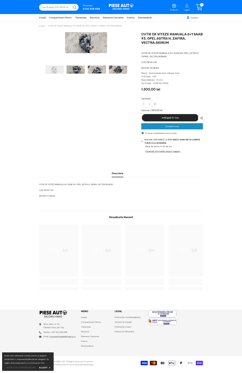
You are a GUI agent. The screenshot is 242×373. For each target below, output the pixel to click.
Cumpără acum (172, 126)
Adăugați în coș (169, 117)
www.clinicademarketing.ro (82, 364)
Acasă (42, 26)
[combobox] (55, 7)
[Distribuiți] (200, 118)
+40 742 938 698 (59, 332)
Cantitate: (146, 98)
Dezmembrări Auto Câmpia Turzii (164, 73)
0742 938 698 (91, 9)
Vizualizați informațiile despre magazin (162, 151)
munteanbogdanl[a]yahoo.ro (62, 336)
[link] (174, 7)
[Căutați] (59, 7)
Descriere (117, 173)
